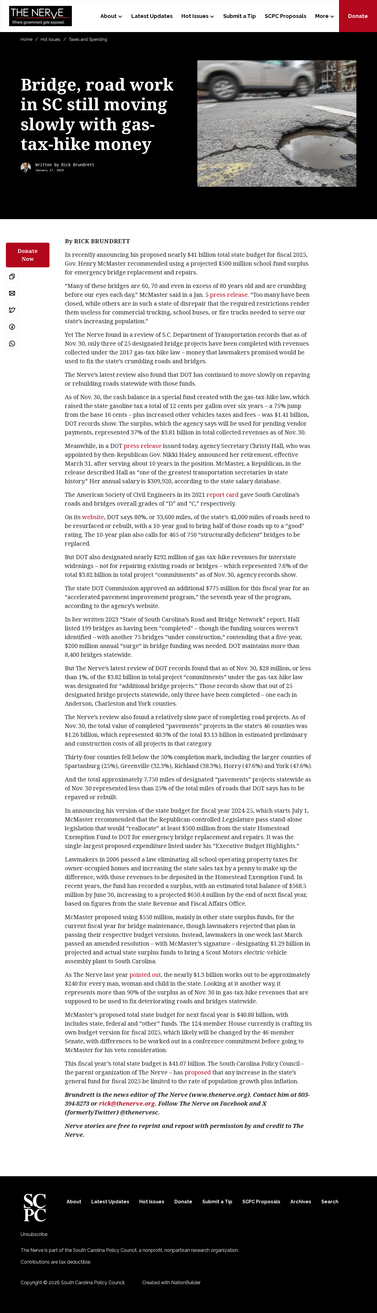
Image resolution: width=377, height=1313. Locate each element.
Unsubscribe (34, 1234)
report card (222, 495)
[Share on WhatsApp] (12, 343)
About (108, 16)
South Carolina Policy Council (105, 1250)
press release (229, 295)
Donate (358, 16)
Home (26, 39)
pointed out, (146, 975)
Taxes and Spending (88, 39)
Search (329, 1201)
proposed (198, 1072)
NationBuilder (186, 1282)
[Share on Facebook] (12, 327)
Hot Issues (195, 16)
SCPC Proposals (285, 16)
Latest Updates (152, 16)
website (93, 517)
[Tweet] (12, 310)
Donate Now (28, 254)
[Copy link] (12, 276)
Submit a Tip (239, 16)
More (322, 16)
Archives (300, 1201)
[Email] (12, 293)
